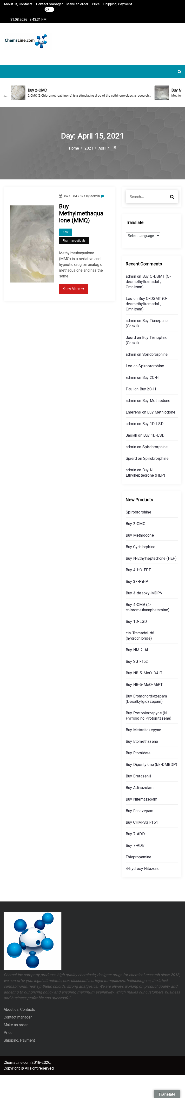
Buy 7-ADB (135, 845)
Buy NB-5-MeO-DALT (144, 673)
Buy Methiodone (156, 400)
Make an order (77, 4)
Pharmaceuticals (74, 240)
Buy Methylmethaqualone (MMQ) (81, 213)
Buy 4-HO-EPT (138, 570)
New (65, 232)
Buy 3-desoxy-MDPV (144, 593)
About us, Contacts (18, 4)
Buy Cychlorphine (140, 547)
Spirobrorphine (155, 354)
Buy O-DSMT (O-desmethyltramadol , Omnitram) (148, 281)
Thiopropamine (139, 857)
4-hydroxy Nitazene (143, 868)
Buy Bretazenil (138, 776)
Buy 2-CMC (135, 523)
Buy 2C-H (150, 377)
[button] (179, 71)
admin (95, 196)
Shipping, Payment (117, 4)
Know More (71, 289)
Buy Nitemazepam (141, 799)
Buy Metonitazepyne (143, 730)
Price (96, 4)
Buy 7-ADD (135, 834)
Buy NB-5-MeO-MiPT (144, 684)
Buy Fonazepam (139, 811)
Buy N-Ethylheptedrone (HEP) (151, 558)
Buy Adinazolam (139, 787)
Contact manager (49, 4)
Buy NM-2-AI (137, 650)
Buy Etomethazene (142, 741)
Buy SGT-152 (137, 661)
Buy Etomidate (138, 753)
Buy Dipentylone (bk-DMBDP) (151, 764)
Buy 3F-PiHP (137, 581)
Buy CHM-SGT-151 (142, 822)
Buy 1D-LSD (153, 423)
